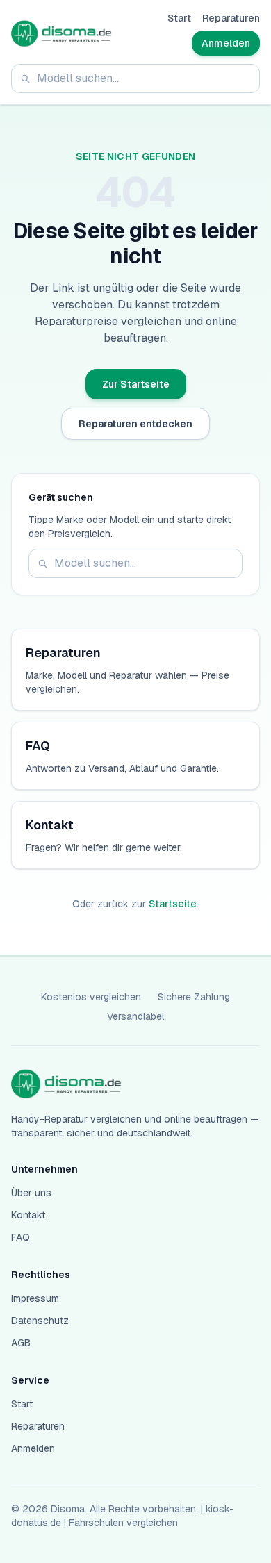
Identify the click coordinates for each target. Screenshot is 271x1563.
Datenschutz (40, 1320)
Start (179, 18)
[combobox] (135, 78)
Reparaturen (231, 18)
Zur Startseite (136, 384)
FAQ (20, 1237)
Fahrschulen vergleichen (123, 1522)
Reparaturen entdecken (135, 423)
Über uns (31, 1192)
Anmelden (226, 43)
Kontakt (28, 1215)
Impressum (35, 1298)
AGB (21, 1343)
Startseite (173, 904)
